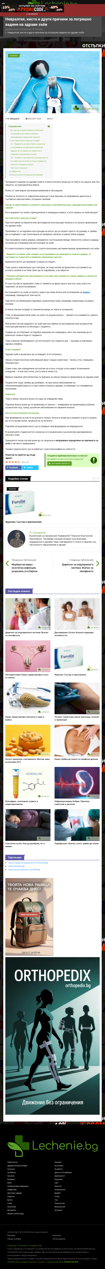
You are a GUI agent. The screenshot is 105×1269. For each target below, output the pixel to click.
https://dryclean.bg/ (16, 866)
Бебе (9, 1182)
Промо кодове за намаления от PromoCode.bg (28, 862)
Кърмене (58, 1179)
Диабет (58, 1193)
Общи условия (14, 1238)
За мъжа (11, 1169)
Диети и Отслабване (63, 1172)
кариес (86, 292)
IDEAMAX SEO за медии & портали (21, 1262)
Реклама (11, 1235)
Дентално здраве (14, 1193)
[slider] (12, 462)
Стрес (9, 1203)
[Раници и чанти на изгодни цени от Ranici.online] (29, 916)
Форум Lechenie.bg (15, 1213)
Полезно (39, 29)
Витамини (11, 1210)
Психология (60, 1203)
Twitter (29, 467)
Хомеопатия (60, 1189)
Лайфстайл (12, 1189)
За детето (59, 1169)
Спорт (57, 1196)
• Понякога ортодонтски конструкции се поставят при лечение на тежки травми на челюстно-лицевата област (29, 161)
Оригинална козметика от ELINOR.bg (24, 869)
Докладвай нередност (60, 463)
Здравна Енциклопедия (17, 1165)
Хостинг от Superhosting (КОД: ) (58, 1262)
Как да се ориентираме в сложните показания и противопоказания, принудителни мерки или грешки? (27, 133)
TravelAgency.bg (34, 1245)
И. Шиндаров (13, 119)
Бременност (60, 1176)
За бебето (11, 1172)
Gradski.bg (11, 1245)
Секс (56, 1182)
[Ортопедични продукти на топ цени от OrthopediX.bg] (52, 1035)
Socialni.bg (22, 1245)
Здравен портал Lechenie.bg (18, 29)
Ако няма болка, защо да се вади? (25, 140)
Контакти (56, 1235)
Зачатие (10, 1176)
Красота (58, 1186)
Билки (10, 1200)
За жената (59, 1165)
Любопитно (12, 1162)
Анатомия (11, 1206)
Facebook (13, 467)
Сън (56, 1200)
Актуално (58, 1210)
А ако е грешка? (20, 168)
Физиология (60, 1206)
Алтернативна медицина (17, 1186)
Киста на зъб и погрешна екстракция (27, 174)
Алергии (10, 1196)
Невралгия (15, 171)
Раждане (11, 1179)
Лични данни (58, 1238)
